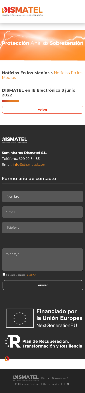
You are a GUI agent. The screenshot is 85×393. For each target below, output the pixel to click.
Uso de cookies (51, 384)
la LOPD (31, 274)
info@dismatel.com (30, 164)
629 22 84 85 (29, 159)
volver (42, 109)
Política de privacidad (27, 384)
